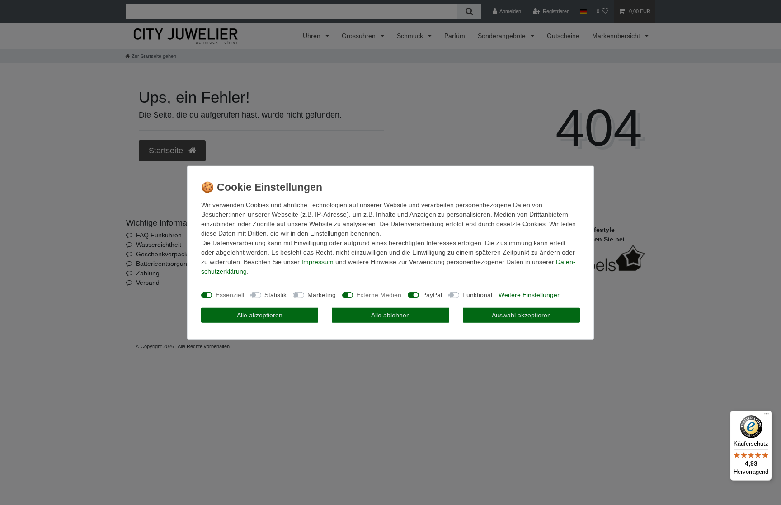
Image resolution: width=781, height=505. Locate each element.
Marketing (321, 294)
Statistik (275, 294)
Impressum (317, 261)
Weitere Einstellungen (530, 294)
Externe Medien (378, 294)
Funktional (477, 294)
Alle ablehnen (390, 314)
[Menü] (766, 416)
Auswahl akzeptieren (521, 314)
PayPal (432, 294)
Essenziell (230, 294)
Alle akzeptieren (259, 314)
